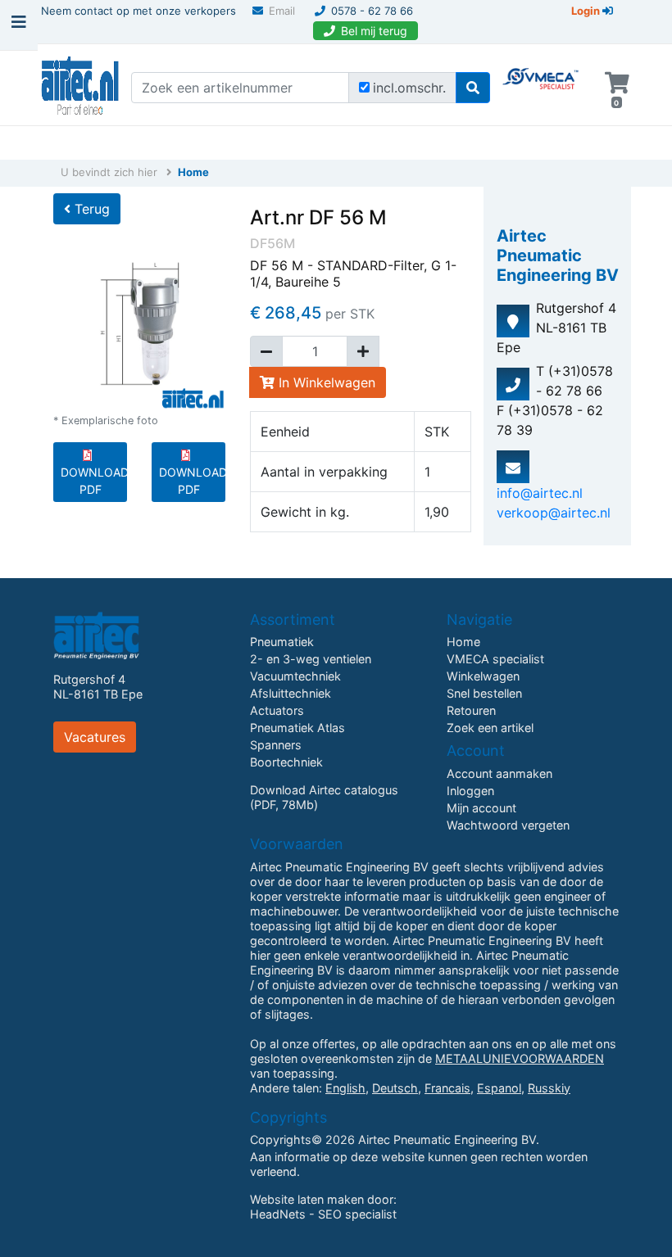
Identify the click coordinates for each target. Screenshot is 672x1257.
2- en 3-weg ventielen (310, 659)
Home (193, 172)
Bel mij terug (374, 31)
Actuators (277, 710)
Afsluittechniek (290, 693)
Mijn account (481, 808)
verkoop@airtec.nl (554, 512)
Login (586, 10)
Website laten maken (307, 1199)
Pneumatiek (282, 642)
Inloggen (470, 791)
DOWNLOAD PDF (94, 480)
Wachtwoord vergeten (508, 825)
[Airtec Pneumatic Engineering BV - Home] (80, 83)
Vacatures (94, 737)
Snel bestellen (484, 693)
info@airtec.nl (540, 493)
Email (282, 10)
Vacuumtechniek (295, 676)
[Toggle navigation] (19, 26)
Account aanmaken (499, 773)
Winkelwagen (483, 676)
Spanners (276, 745)
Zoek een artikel (490, 728)
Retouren (471, 710)
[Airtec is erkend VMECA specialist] (541, 70)
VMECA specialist (495, 659)
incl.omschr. (409, 87)
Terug (90, 209)
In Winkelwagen (325, 382)
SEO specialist (357, 1214)
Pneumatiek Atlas (297, 728)
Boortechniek (286, 762)
